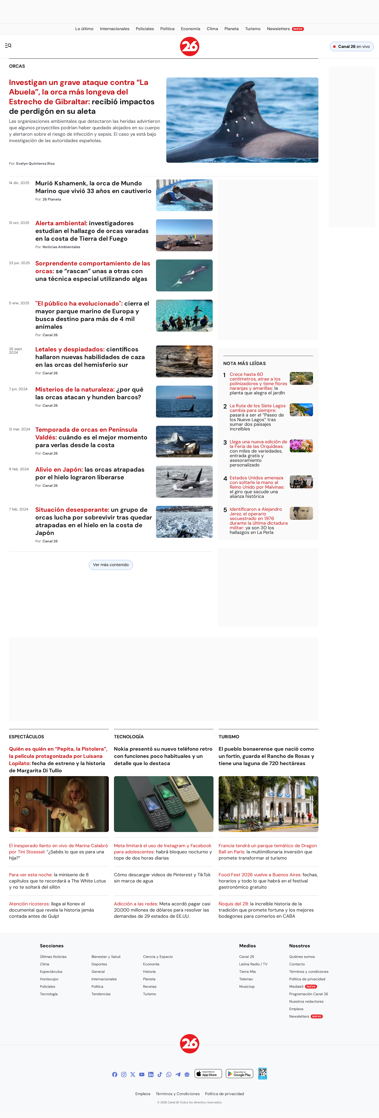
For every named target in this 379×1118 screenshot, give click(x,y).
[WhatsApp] (168, 1074)
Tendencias (101, 994)
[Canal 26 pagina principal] (189, 54)
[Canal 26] (189, 1044)
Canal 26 (246, 956)
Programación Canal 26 (308, 994)
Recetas (149, 986)
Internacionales (104, 979)
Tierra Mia (247, 971)
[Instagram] (123, 1074)
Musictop (247, 986)
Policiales (47, 986)
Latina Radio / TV (253, 964)
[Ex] (132, 1074)
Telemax (246, 979)
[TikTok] (159, 1074)
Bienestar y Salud (106, 956)
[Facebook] (114, 1074)
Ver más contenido (111, 564)
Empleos (296, 1009)
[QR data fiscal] (262, 1078)
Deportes (99, 964)
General (98, 971)
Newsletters (305, 1016)
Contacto (297, 964)
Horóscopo (49, 979)
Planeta (149, 979)
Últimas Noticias (53, 956)
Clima (44, 964)
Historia (149, 971)
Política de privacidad (307, 979)
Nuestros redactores (306, 1001)
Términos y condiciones (308, 971)
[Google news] (187, 1074)
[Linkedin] (150, 1074)
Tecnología (129, 737)
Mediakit (302, 986)
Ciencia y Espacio (158, 956)
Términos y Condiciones (178, 1093)
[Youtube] (141, 1074)
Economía (151, 964)
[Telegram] (177, 1074)
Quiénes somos (302, 956)
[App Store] (208, 1074)
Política (97, 986)
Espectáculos (26, 737)
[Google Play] (239, 1074)
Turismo (229, 737)
